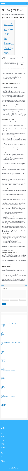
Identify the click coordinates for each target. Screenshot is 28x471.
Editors (2, 350)
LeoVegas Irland (3, 361)
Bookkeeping (2, 334)
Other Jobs (2, 459)
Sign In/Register (2, 436)
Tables (2, 397)
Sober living (2, 395)
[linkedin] (3, 427)
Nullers (2, 380)
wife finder (2, 406)
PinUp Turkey (2, 389)
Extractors (2, 352)
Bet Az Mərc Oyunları (6, 34)
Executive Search (3, 444)
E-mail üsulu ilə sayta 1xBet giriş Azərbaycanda (9, 47)
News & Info (2, 379)
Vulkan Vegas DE (3, 403)
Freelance (2, 452)
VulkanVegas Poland (3, 405)
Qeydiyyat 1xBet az (6, 52)
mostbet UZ (2, 377)
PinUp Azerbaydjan (3, 385)
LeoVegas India (2, 360)
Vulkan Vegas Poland (3, 404)
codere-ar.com (2, 341)
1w (1, 318)
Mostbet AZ (2, 368)
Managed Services (3, 442)
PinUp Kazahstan (3, 387)
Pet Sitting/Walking (3, 461)
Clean (1, 335)
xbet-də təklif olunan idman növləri (7, 43)
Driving (1, 451)
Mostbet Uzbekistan (3, 378)
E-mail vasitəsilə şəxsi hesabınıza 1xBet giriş (8, 25)
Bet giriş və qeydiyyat (6, 39)
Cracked (2, 344)
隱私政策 (15, 467)
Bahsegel (2, 332)
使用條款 (13, 467)
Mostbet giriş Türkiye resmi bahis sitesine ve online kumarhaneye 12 (8, 370)
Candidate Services (3, 437)
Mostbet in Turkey (3, 371)
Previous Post (2, 285)
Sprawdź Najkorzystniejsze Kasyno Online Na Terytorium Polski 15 (8, 396)
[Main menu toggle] (26, 3)
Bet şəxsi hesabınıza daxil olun (7, 28)
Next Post (26, 285)
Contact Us (2, 433)
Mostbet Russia (2, 376)
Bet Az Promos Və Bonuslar (7, 51)
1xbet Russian (2, 326)
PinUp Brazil (2, 386)
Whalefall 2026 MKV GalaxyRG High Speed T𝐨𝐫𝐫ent (6, 415)
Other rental (2, 460)
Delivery (2, 450)
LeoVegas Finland (3, 359)
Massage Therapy (3, 458)
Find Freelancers (2, 443)
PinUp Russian (2, 388)
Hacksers (2, 353)
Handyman (2, 453)
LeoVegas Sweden (3, 362)
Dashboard (2, 445)
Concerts (2, 343)
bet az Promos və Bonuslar (6, 53)
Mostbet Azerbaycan (3, 369)
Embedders (2, 351)
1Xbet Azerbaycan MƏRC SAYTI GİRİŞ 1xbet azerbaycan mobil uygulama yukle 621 (10, 323)
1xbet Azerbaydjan (3, 324)
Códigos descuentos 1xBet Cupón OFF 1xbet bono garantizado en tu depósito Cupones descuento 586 (11, 342)
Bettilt (2, 333)
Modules (2, 367)
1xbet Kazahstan (3, 325)
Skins (1, 394)
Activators (2, 327)
